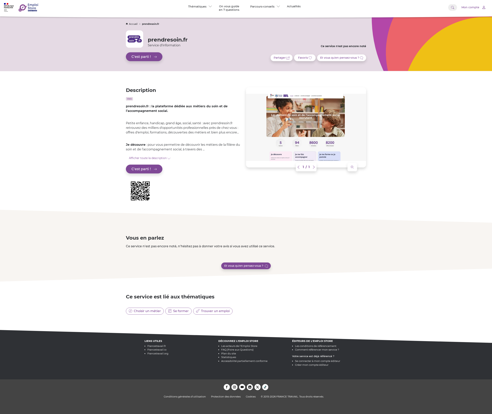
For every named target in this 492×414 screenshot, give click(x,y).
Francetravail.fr (156, 345)
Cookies (251, 396)
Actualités (294, 6)
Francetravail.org (157, 353)
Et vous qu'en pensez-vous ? (244, 265)
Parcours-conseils (263, 6)
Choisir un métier (146, 311)
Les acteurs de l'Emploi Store (239, 345)
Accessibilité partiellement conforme (244, 360)
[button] (299, 167)
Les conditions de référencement (315, 345)
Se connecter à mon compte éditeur (317, 360)
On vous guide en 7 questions (229, 8)
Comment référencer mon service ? (317, 349)
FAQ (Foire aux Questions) (237, 349)
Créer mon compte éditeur (311, 364)
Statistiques (228, 357)
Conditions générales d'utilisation (185, 396)
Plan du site (228, 353)
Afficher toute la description (148, 158)
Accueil (133, 23)
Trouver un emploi (214, 311)
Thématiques (198, 6)
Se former (180, 311)
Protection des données (226, 396)
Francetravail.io (156, 349)
